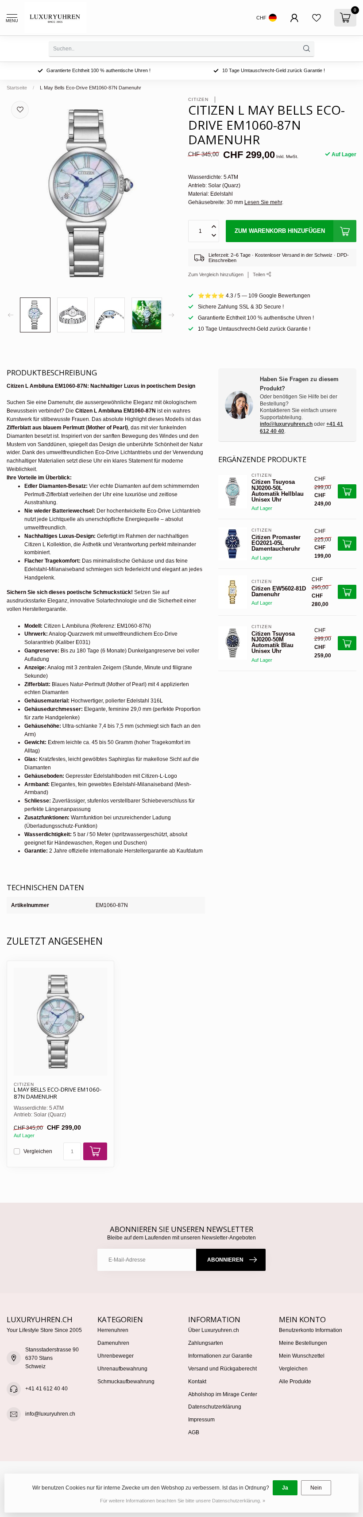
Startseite (17, 87)
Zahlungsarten (205, 1343)
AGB (193, 1432)
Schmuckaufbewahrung (125, 1381)
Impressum (201, 1420)
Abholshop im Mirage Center (222, 1394)
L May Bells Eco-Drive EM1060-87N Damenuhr (90, 87)
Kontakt (197, 1381)
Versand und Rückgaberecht (222, 1369)
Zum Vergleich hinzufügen (215, 274)
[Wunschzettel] (316, 18)
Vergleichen (37, 1151)
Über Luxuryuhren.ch (213, 1330)
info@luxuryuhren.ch (286, 424)
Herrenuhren (112, 1330)
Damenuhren (113, 1343)
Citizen (199, 99)
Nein (316, 1488)
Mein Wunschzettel (301, 1356)
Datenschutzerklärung (214, 1407)
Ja (285, 1488)
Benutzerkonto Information (310, 1330)
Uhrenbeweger (115, 1356)
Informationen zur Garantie (220, 1356)
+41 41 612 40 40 (46, 1389)
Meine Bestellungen (303, 1343)
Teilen (259, 274)
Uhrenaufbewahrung (122, 1369)
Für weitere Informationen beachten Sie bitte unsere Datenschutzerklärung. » (182, 1500)
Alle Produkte (295, 1381)
